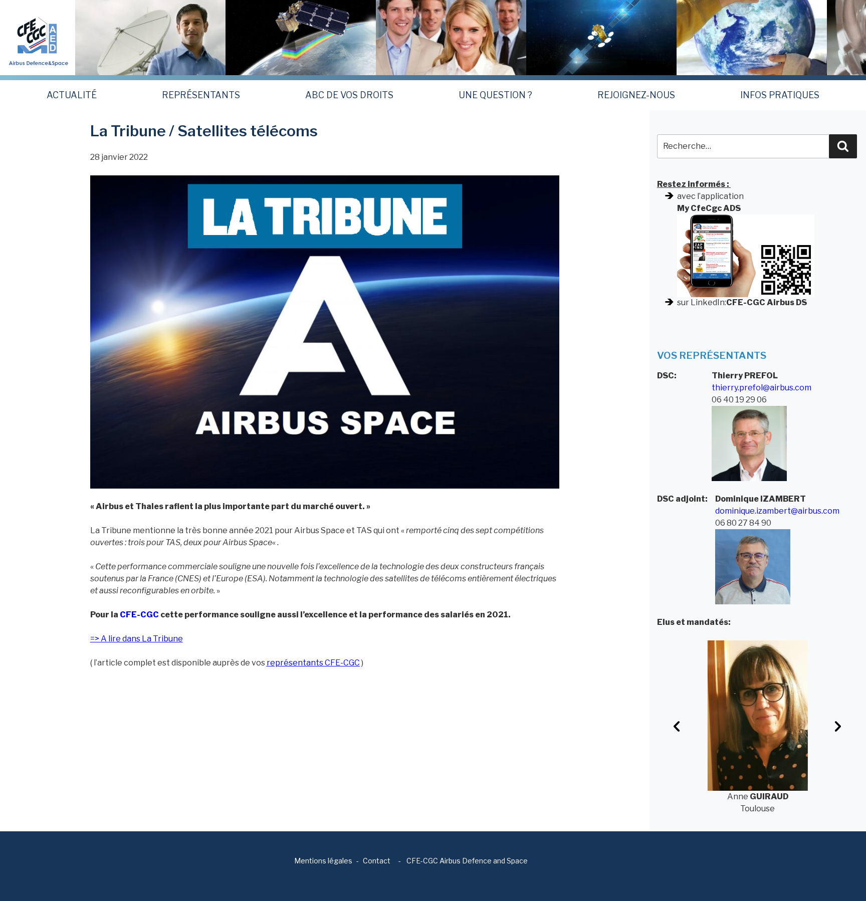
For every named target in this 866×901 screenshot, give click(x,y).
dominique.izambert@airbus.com (777, 511)
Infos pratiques (779, 95)
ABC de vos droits (349, 95)
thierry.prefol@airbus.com (761, 387)
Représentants (201, 95)
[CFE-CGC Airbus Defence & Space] (37, 37)
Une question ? (495, 95)
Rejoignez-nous (636, 95)
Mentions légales (323, 860)
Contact (376, 860)
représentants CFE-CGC (313, 662)
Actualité (72, 95)
